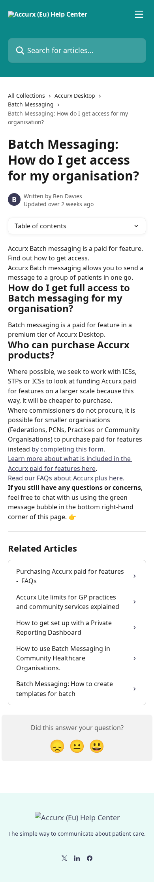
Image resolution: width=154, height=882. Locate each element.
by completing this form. (67, 449)
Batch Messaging (31, 104)
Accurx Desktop (74, 95)
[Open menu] (139, 14)
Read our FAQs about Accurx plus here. (66, 478)
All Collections (26, 95)
